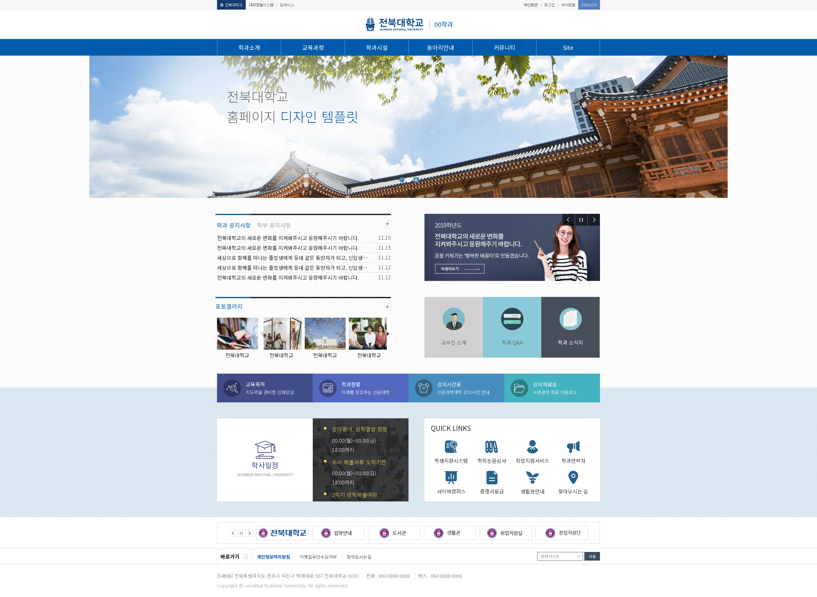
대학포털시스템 (261, 4)
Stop (416, 179)
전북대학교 (234, 4)
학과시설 (377, 47)
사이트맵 (568, 4)
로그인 (549, 4)
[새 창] (282, 533)
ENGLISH (589, 4)
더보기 (387, 223)
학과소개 (249, 47)
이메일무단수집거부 (318, 557)
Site (568, 47)
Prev (568, 220)
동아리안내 (440, 47)
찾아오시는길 (359, 557)
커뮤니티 (504, 47)
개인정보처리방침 (273, 557)
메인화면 (531, 4)
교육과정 (313, 47)
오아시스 (287, 4)
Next (594, 220)
